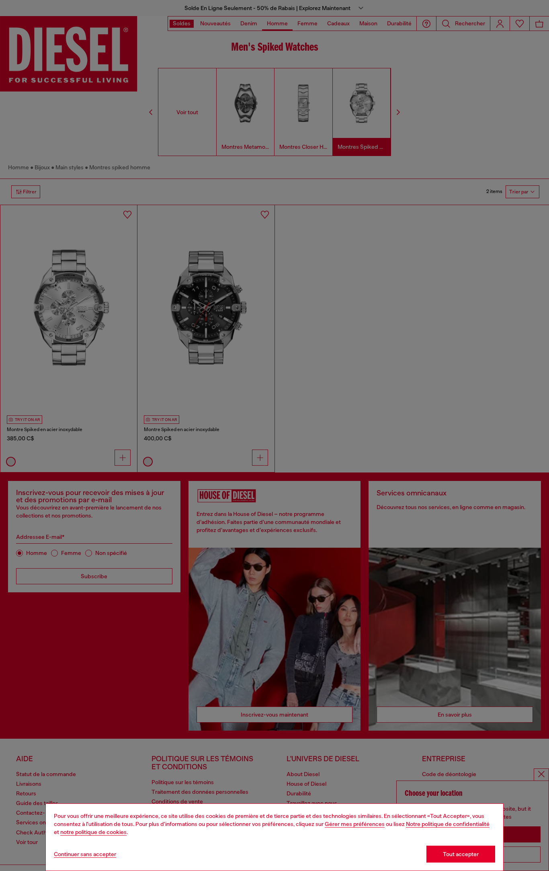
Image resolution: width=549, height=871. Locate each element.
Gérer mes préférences (355, 824)
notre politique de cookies (93, 832)
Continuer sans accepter (85, 854)
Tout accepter (461, 854)
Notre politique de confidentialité (448, 824)
